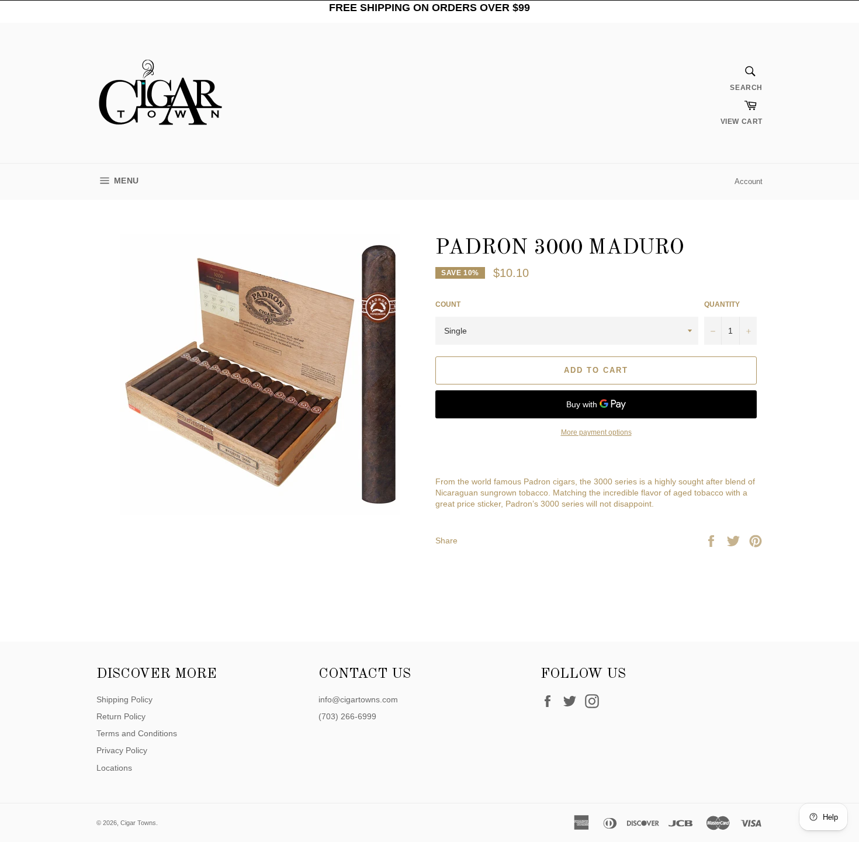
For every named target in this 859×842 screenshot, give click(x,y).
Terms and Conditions (136, 733)
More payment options (596, 432)
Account (749, 181)
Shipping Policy (124, 699)
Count (447, 304)
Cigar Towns (138, 822)
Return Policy (121, 716)
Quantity (722, 304)
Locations (114, 767)
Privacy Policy (121, 750)
